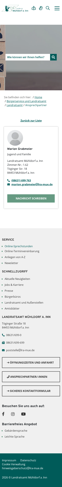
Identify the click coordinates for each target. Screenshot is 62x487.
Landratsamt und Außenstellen (24, 302)
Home (38, 97)
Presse (9, 291)
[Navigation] (57, 8)
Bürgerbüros (13, 296)
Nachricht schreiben (31, 198)
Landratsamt (15, 105)
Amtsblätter (12, 308)
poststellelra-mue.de (20, 350)
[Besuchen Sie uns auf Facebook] (3, 414)
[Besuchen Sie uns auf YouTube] (23, 414)
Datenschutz (28, 460)
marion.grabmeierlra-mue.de (32, 184)
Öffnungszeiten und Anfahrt (31, 362)
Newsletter (11, 263)
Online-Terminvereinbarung (22, 251)
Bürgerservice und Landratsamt (26, 101)
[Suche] (47, 8)
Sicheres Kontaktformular (30, 391)
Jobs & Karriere (14, 285)
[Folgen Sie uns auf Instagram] (13, 414)
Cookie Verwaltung (13, 464)
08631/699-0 (13, 335)
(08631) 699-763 (21, 180)
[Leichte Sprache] (33, 8)
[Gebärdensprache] (40, 8)
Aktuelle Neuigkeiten (17, 279)
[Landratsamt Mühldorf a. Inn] (15, 8)
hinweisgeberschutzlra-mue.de (22, 468)
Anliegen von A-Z (15, 257)
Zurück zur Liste (31, 120)
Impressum (9, 460)
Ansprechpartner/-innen (28, 377)
